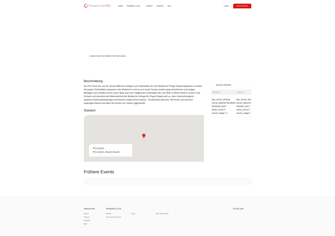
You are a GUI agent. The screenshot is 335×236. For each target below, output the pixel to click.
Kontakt (87, 220)
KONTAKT (160, 6)
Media (108, 214)
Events (149, 6)
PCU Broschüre (162, 214)
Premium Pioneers (113, 217)
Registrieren (242, 6)
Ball (170, 6)
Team (133, 214)
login (226, 6)
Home (120, 6)
